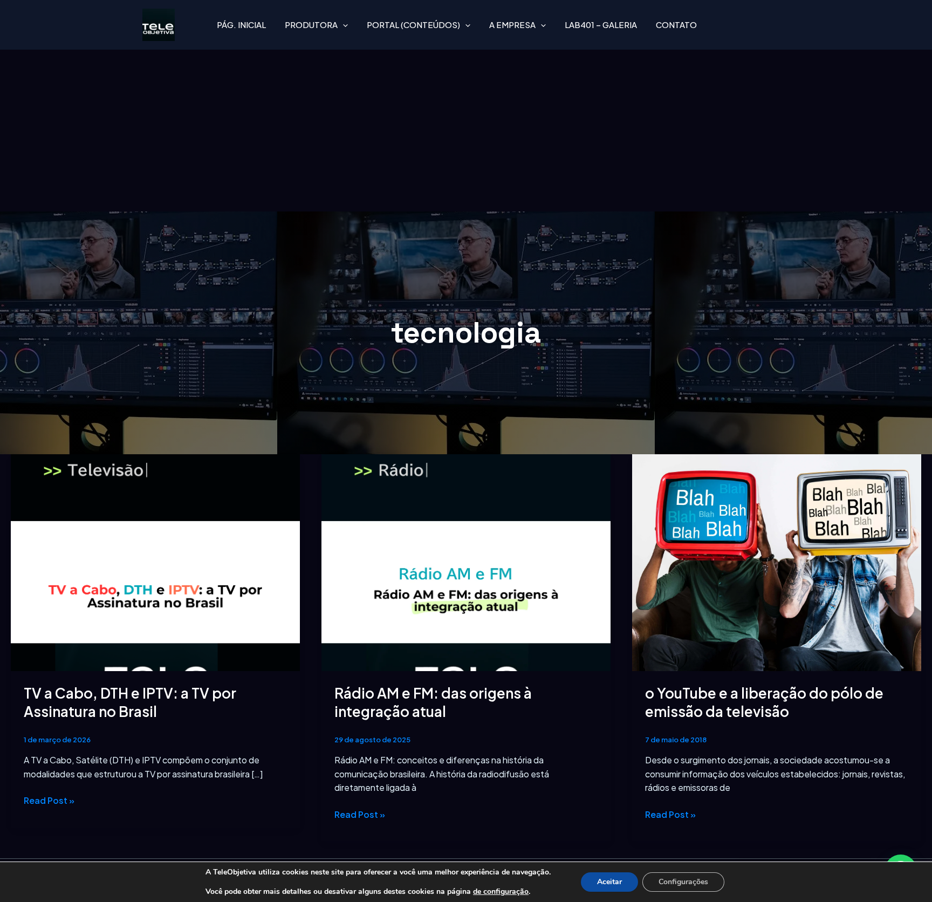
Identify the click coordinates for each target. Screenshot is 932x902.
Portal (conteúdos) (413, 24)
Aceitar (609, 882)
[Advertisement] (466, 130)
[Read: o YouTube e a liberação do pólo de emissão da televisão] (776, 561)
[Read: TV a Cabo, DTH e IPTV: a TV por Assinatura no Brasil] (155, 561)
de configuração (501, 892)
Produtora (311, 24)
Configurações (683, 882)
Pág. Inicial (241, 24)
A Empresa (512, 24)
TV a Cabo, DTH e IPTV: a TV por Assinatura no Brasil (130, 702)
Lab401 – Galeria (601, 24)
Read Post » (49, 800)
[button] (343, 24)
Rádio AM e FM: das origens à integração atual (433, 702)
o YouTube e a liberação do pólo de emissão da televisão (764, 702)
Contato (676, 24)
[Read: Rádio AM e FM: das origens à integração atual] (466, 561)
